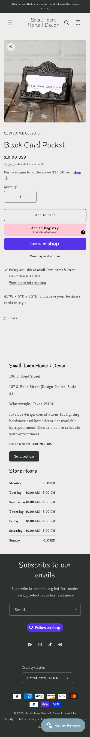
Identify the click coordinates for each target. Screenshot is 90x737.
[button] (10, 22)
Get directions (24, 456)
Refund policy (27, 719)
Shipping (9, 164)
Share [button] (13, 318)
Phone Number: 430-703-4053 (31, 444)
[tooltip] (83, 232)
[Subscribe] (75, 610)
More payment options (45, 256)
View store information (27, 282)
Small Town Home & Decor (42, 713)
